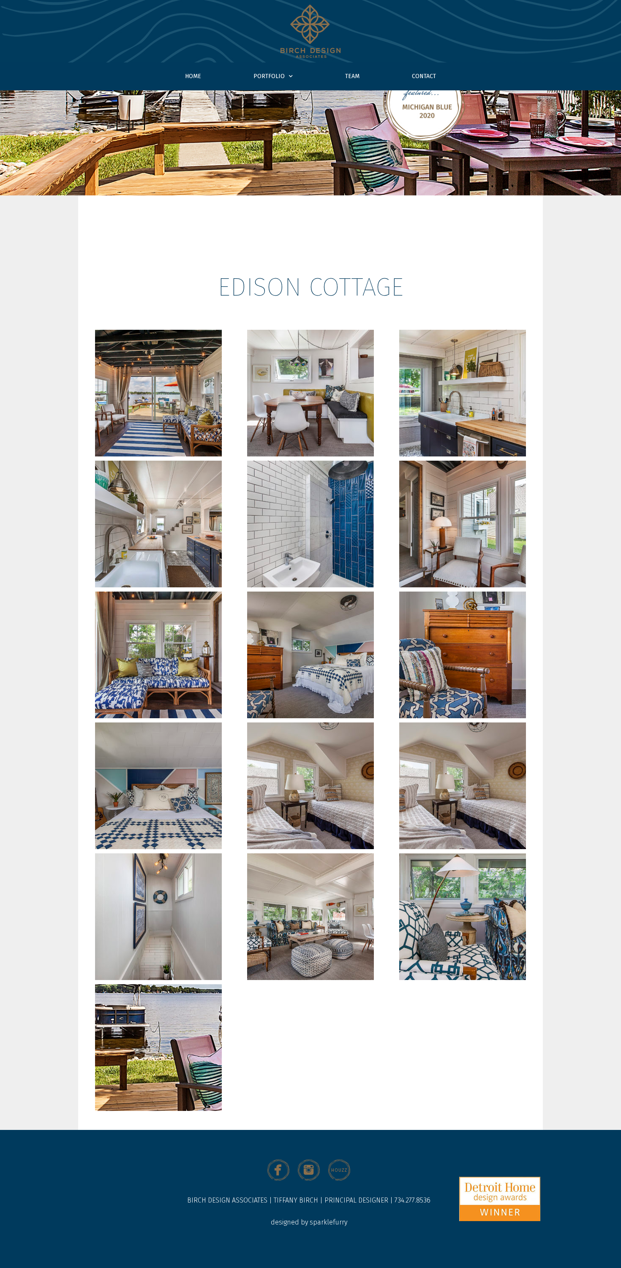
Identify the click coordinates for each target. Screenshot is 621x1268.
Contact (424, 76)
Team (352, 76)
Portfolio (269, 76)
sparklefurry (328, 1222)
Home (193, 76)
